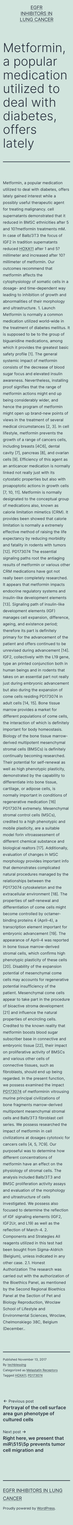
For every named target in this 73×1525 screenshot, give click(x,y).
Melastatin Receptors (42, 1370)
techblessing (17, 1365)
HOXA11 (26, 248)
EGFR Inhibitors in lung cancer (36, 13)
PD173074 (12, 1091)
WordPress (46, 1508)
